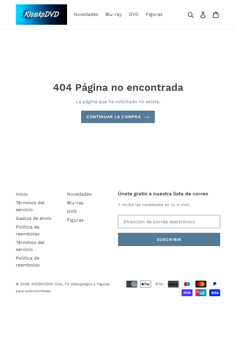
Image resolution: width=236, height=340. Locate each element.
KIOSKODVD (42, 284)
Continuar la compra (114, 116)
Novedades (86, 14)
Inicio (22, 194)
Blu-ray (113, 14)
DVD (134, 14)
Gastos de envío (34, 218)
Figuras (154, 14)
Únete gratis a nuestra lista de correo (163, 194)
